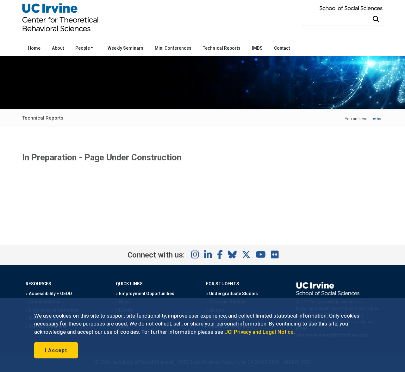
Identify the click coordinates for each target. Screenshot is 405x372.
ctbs (377, 118)
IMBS (257, 48)
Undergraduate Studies (233, 293)
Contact (282, 48)
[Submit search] (376, 19)
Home (34, 48)
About (58, 48)
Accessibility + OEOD (50, 293)
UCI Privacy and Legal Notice (259, 332)
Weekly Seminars (125, 48)
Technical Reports (221, 48)
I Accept (56, 350)
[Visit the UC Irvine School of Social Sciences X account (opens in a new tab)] (246, 255)
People (83, 48)
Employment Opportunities (146, 293)
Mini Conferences (173, 48)
